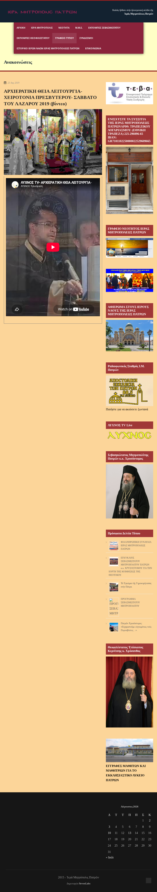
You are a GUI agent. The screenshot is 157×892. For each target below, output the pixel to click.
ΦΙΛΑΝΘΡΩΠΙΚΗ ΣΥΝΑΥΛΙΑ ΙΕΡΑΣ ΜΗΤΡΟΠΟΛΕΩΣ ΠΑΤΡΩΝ (136, 545)
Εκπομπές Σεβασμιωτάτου (104, 27)
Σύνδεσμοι (86, 38)
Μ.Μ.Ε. (79, 27)
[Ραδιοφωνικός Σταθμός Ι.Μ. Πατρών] (129, 390)
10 (109, 832)
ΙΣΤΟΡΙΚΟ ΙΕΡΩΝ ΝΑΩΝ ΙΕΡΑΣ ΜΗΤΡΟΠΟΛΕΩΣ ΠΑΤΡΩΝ (48, 48)
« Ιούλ (110, 857)
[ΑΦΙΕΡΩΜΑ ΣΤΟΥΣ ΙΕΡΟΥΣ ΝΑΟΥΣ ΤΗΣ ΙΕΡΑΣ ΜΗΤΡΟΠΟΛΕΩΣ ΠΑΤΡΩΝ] (129, 350)
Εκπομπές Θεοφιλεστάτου (33, 38)
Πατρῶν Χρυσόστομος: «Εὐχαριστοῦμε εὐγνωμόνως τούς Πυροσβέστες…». (136, 627)
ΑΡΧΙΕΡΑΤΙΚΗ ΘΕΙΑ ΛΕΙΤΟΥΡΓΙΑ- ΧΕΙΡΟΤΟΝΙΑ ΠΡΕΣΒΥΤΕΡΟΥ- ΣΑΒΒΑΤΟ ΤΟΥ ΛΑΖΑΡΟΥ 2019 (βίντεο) (50, 97)
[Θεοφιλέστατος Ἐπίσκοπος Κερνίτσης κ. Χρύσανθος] (129, 726)
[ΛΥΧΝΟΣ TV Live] (129, 439)
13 (129, 832)
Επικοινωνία (93, 48)
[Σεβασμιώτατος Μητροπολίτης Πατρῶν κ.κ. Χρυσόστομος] (129, 517)
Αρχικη (21, 27)
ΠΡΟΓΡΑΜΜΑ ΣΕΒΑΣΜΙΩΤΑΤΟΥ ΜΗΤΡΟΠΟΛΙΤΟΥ (130, 602)
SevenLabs (84, 883)
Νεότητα (64, 27)
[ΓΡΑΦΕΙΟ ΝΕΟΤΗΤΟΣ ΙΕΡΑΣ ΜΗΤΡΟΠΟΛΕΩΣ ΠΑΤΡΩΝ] (129, 256)
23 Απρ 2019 (13, 82)
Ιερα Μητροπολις (42, 27)
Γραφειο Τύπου (64, 38)
